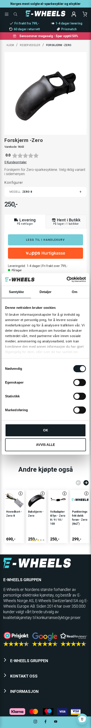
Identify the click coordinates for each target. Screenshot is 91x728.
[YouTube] (56, 722)
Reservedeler (30, 45)
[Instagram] (35, 722)
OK (45, 430)
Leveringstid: (17, 266)
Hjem (10, 45)
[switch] (79, 382)
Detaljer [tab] (46, 292)
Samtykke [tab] (16, 292)
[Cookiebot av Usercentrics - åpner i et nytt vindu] (66, 279)
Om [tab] (74, 292)
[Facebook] (45, 722)
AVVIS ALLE (45, 445)
